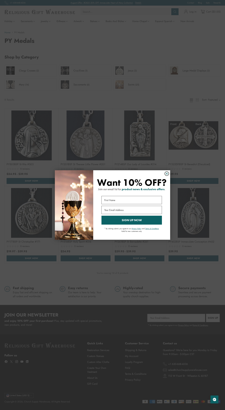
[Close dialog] (167, 174)
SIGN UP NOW (132, 220)
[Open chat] (214, 399)
